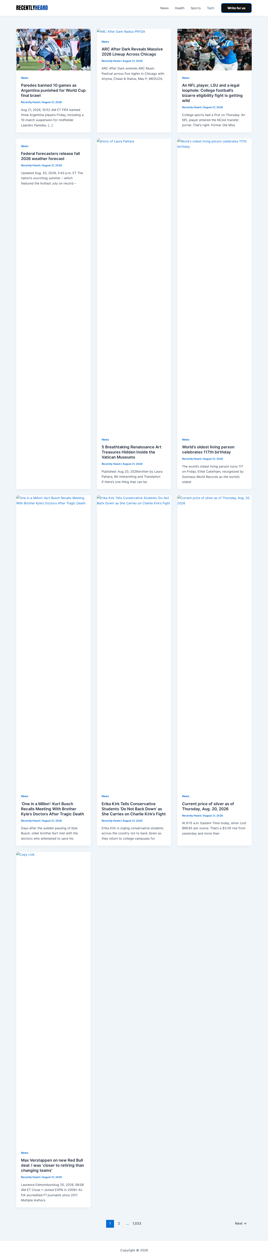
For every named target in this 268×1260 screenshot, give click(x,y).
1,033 (136, 1223)
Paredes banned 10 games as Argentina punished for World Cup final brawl (53, 90)
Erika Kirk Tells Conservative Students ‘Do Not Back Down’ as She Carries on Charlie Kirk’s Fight (134, 808)
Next (241, 1223)
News (164, 8)
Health (179, 8)
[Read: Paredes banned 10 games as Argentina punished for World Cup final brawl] (53, 49)
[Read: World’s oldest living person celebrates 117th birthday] (214, 285)
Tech (210, 8)
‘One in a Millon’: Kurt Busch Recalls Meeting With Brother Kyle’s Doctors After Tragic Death (52, 808)
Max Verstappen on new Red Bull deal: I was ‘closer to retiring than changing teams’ (52, 1165)
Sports (196, 8)
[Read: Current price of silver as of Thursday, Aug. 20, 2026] (214, 642)
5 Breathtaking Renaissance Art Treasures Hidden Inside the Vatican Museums (131, 452)
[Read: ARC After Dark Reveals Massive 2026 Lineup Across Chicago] (121, 31)
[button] (236, 8)
